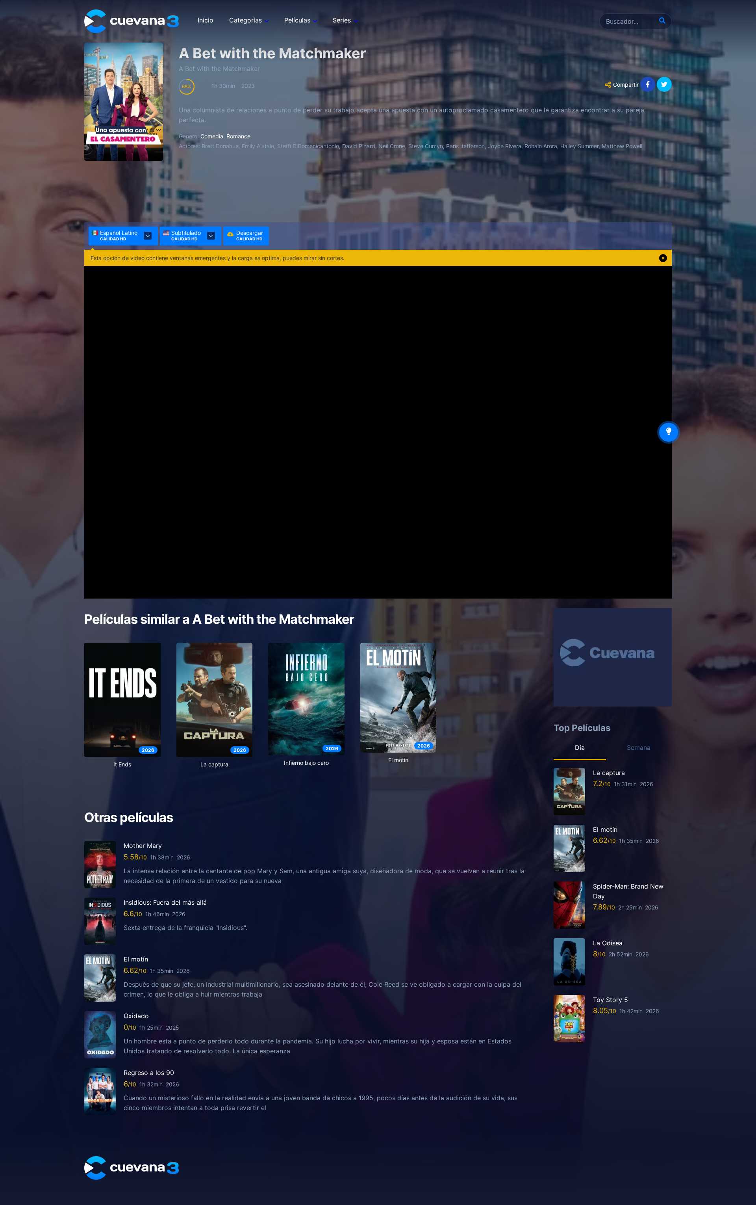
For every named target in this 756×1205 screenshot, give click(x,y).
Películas (297, 20)
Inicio (205, 20)
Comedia (211, 136)
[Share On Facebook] (647, 84)
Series (342, 20)
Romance (238, 136)
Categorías (245, 20)
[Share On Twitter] (664, 84)
